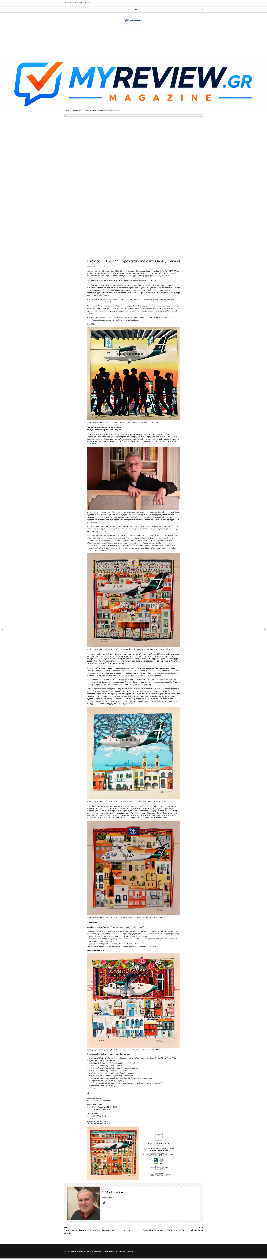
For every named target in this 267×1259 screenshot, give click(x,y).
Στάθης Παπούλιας (111, 266)
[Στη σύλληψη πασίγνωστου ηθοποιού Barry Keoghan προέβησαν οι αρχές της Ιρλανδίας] (2, 629)
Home (129, 9)
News (136, 9)
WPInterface (128, 1251)
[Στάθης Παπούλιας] (83, 1203)
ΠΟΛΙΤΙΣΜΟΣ (102, 257)
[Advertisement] (133, 46)
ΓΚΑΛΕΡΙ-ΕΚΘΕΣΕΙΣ (93, 257)
